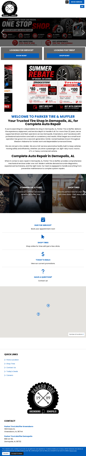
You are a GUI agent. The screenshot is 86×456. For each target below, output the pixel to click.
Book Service (76, 2)
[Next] (83, 32)
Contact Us (11, 367)
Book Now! (21, 55)
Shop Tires (10, 364)
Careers (9, 375)
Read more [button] (73, 451)
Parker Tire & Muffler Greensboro (18, 426)
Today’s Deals (12, 371)
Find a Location (12, 360)
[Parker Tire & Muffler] (9, 2)
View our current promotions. (43, 261)
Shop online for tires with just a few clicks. (43, 244)
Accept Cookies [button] (16, 453)
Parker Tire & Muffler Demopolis (18, 436)
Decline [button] (5, 453)
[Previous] (3, 32)
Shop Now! (64, 55)
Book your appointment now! (43, 227)
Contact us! (43, 279)
